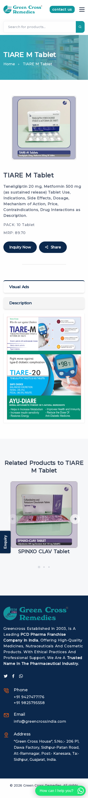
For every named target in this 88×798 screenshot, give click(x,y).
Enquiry (5, 542)
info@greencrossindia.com (40, 721)
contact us (62, 9)
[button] (75, 519)
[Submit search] (80, 27)
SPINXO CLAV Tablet (43, 551)
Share (56, 247)
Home (9, 64)
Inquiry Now (20, 247)
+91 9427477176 (29, 697)
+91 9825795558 (29, 703)
